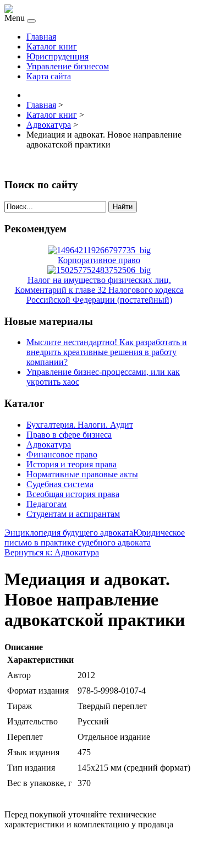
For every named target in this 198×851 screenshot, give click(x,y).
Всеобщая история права (72, 494)
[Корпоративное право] (99, 250)
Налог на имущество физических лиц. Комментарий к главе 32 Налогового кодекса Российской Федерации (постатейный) (99, 289)
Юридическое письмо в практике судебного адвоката (94, 537)
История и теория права (71, 464)
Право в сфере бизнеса (69, 434)
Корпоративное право (99, 260)
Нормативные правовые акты (82, 474)
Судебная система (60, 484)
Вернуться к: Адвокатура (51, 552)
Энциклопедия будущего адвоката (68, 532)
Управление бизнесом (67, 66)
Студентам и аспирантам (73, 514)
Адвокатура (48, 444)
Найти (123, 207)
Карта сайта (48, 76)
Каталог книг (51, 46)
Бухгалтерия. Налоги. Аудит (79, 424)
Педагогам (46, 504)
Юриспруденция (57, 56)
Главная (41, 36)
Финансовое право (61, 454)
